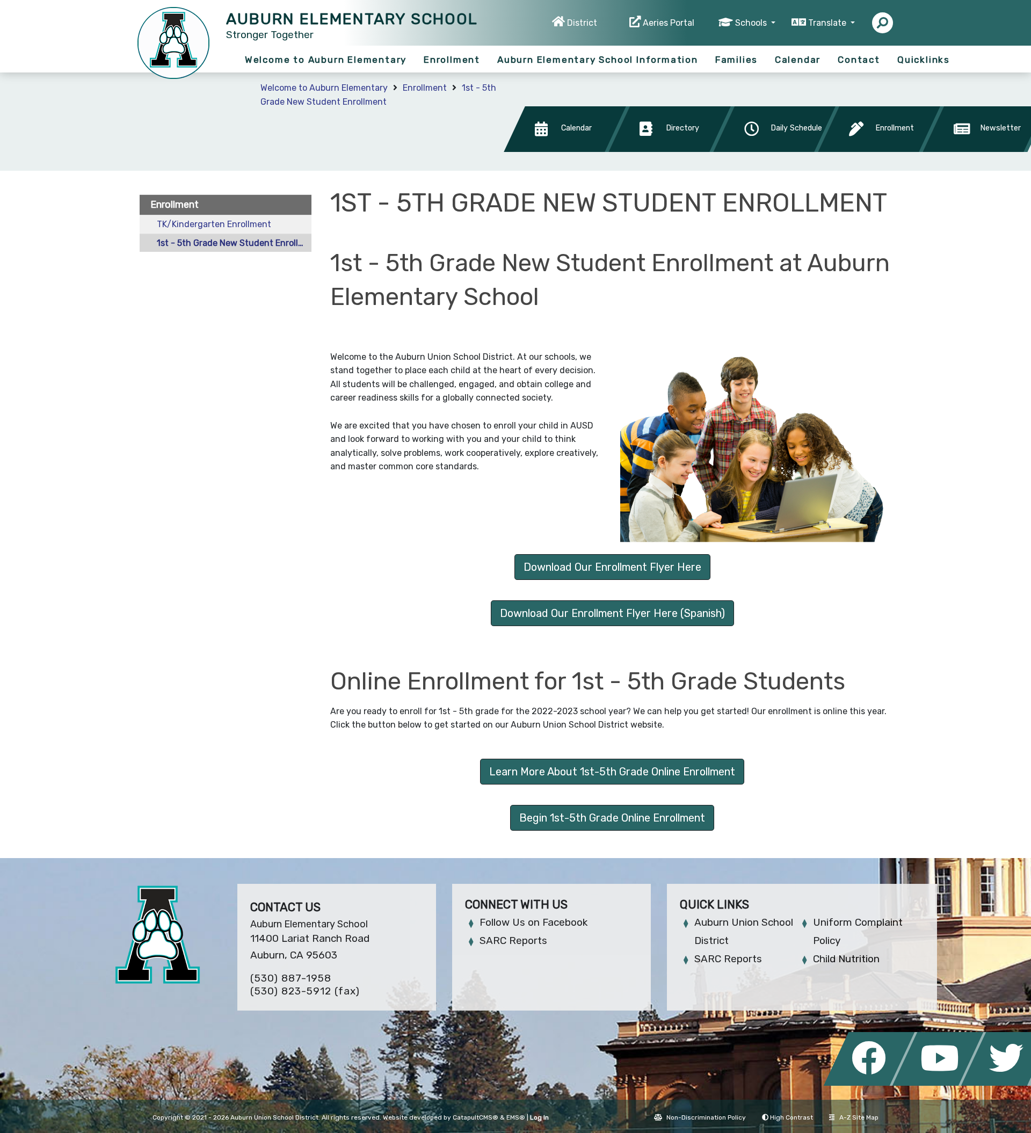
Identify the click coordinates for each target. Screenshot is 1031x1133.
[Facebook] (872, 1083)
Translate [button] (828, 23)
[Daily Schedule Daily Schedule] (777, 149)
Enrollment (452, 59)
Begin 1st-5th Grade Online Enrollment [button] (612, 817)
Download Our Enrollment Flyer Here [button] (612, 567)
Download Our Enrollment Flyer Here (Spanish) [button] (612, 613)
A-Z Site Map (858, 1117)
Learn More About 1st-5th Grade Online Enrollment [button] (612, 771)
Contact (859, 59)
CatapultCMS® (475, 1117)
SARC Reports (513, 940)
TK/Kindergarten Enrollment (214, 224)
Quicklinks (923, 59)
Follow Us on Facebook (533, 922)
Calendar (798, 59)
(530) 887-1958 (290, 978)
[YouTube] (940, 1083)
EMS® (515, 1117)
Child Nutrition (846, 959)
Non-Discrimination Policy (706, 1117)
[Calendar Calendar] (568, 149)
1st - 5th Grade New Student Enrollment (234, 243)
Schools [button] (752, 23)
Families (736, 59)
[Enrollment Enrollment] (882, 149)
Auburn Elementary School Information (597, 59)
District (582, 23)
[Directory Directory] (672, 149)
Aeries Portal (668, 23)
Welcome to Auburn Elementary (325, 59)
